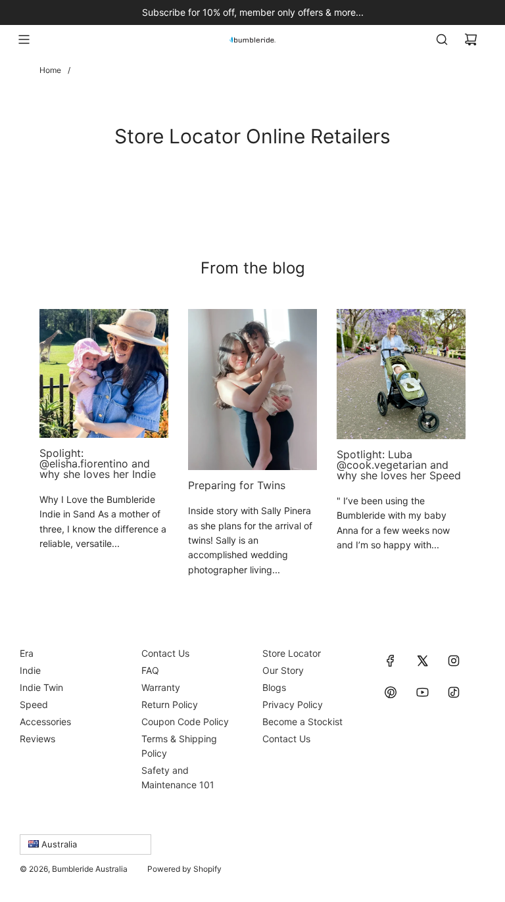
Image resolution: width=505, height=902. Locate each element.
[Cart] (470, 39)
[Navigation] (23, 39)
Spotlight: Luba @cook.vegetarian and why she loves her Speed (399, 465)
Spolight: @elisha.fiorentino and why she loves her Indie (97, 463)
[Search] (441, 39)
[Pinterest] (390, 692)
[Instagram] (453, 660)
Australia (58, 844)
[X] (422, 660)
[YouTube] (422, 692)
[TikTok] (453, 692)
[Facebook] (390, 660)
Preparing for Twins (236, 485)
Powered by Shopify (184, 869)
